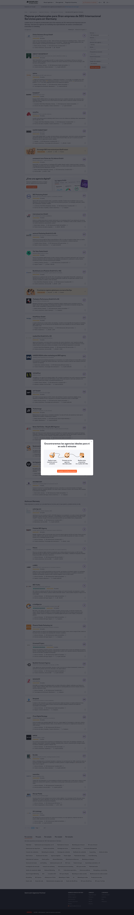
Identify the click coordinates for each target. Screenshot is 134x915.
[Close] (91, 441)
